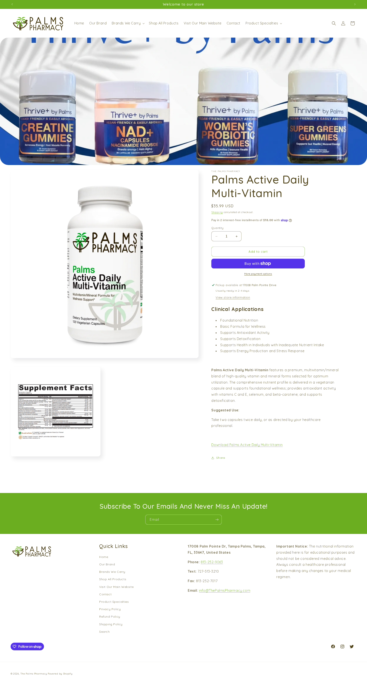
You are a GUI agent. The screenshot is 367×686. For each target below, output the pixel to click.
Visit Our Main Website (116, 587)
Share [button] (220, 458)
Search (104, 632)
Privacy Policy (110, 609)
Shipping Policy (111, 624)
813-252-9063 (212, 562)
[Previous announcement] (12, 4)
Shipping (217, 212)
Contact (105, 594)
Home (103, 557)
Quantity (217, 228)
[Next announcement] (355, 4)
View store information (233, 297)
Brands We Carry (112, 572)
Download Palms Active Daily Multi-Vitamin (247, 445)
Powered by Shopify (60, 673)
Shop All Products (112, 579)
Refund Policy (109, 616)
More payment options (258, 273)
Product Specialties (114, 602)
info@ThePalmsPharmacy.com (224, 590)
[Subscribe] (217, 520)
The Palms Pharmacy (33, 673)
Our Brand (107, 564)
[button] (127, 23)
